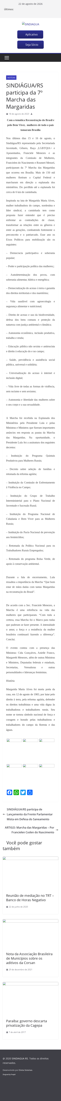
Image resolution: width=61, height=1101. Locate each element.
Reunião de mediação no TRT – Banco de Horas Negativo (30, 897)
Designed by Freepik (9, 1074)
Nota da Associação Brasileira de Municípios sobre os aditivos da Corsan (29, 958)
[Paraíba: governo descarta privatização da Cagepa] (30, 984)
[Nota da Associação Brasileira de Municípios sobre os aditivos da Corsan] (30, 921)
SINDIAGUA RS (20, 1058)
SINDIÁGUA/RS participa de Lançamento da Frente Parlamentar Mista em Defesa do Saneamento (30, 814)
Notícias (11, 77)
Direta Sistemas (25, 1070)
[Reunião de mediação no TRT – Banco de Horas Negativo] (30, 859)
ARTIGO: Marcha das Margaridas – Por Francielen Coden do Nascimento (29, 830)
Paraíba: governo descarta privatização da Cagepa (26, 1023)
